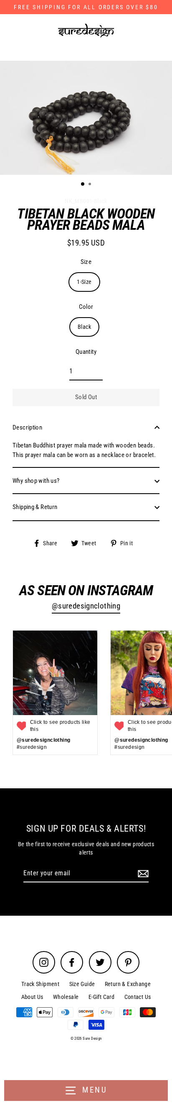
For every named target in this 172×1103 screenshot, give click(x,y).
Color (86, 307)
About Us (32, 997)
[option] (86, 118)
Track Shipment (40, 984)
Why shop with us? (36, 480)
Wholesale (65, 997)
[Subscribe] (142, 873)
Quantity (86, 351)
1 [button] (83, 184)
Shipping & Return (35, 507)
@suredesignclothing (86, 606)
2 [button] (91, 185)
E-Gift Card (101, 997)
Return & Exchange (128, 984)
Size (86, 262)
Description (27, 427)
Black (84, 326)
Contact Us (137, 997)
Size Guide (82, 984)
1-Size (84, 281)
